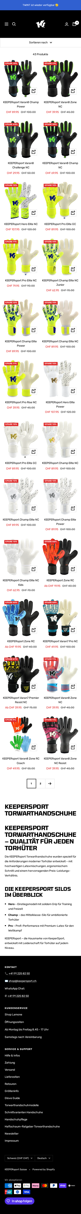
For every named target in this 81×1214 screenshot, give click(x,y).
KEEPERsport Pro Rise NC (21, 402)
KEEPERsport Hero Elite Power (60, 404)
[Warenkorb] (74, 24)
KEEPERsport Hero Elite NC (21, 224)
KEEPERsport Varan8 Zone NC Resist (60, 761)
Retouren (10, 1084)
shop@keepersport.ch (23, 981)
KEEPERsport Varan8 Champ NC (60, 165)
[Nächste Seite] (49, 783)
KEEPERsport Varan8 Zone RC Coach (20, 761)
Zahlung (10, 1062)
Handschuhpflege (16, 1119)
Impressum (12, 1140)
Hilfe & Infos (12, 1055)
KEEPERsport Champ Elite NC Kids (21, 582)
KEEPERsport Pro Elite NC (21, 280)
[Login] (66, 24)
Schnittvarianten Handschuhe (24, 1112)
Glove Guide (12, 1098)
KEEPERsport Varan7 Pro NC (60, 641)
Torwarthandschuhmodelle (22, 1105)
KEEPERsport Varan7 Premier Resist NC (21, 700)
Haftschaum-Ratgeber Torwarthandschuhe (32, 1126)
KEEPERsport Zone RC (60, 580)
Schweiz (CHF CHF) (18, 1158)
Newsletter (11, 1133)
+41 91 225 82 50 (19, 973)
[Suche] (14, 24)
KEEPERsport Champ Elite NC (60, 341)
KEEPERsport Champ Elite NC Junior (60, 282)
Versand (10, 1069)
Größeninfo (12, 1091)
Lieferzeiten (12, 1077)
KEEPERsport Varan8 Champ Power (21, 104)
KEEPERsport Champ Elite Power (21, 343)
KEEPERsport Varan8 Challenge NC (21, 165)
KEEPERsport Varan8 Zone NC (60, 104)
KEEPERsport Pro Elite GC (60, 224)
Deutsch (42, 1158)
